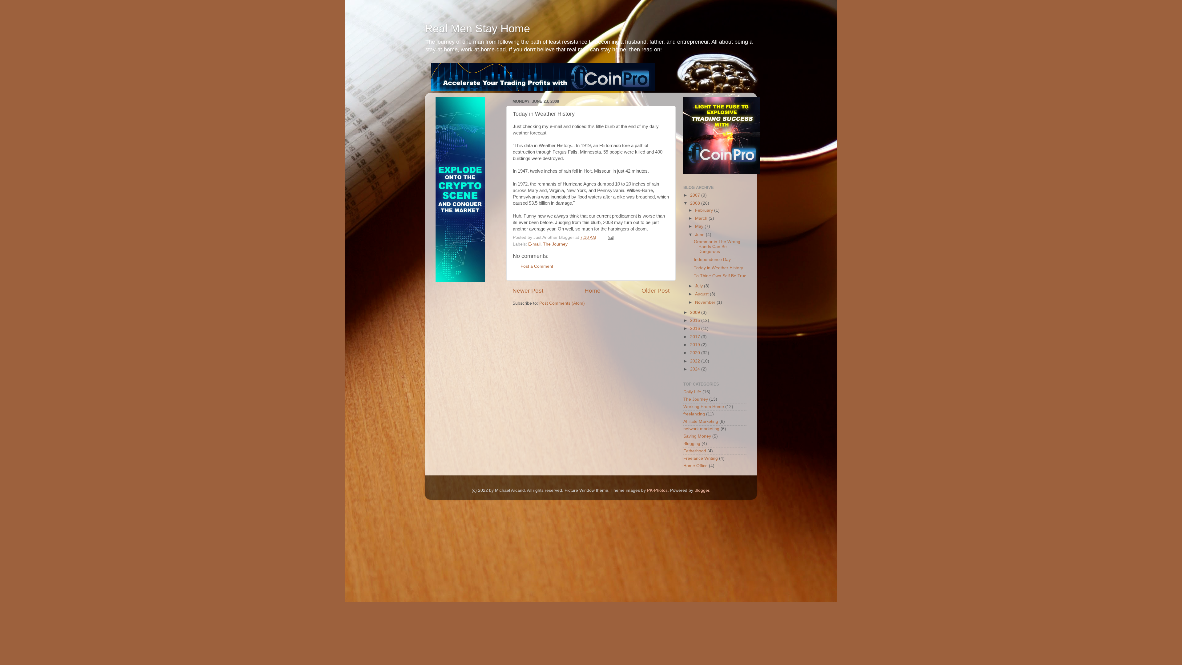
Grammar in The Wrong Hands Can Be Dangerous (717, 246)
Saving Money (697, 436)
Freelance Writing (700, 458)
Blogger (701, 490)
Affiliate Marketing (700, 421)
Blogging (691, 443)
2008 (695, 203)
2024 (695, 369)
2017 (695, 337)
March (702, 218)
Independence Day (712, 259)
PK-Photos (657, 490)
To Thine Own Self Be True (720, 276)
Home (593, 290)
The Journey (555, 244)
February (704, 210)
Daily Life (692, 392)
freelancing (694, 414)
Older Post (655, 290)
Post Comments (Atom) (562, 303)
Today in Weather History (718, 268)
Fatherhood (694, 451)
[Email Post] (610, 237)
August (702, 294)
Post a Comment (537, 266)
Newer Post (528, 290)
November (706, 302)
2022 (695, 361)
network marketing (701, 429)
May (700, 226)
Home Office (695, 465)
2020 (695, 353)
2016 (695, 328)
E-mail (534, 244)
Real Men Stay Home (477, 28)
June (700, 234)
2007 (695, 195)
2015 (695, 320)
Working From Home (703, 406)
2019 (695, 345)
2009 (695, 312)
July (699, 286)
